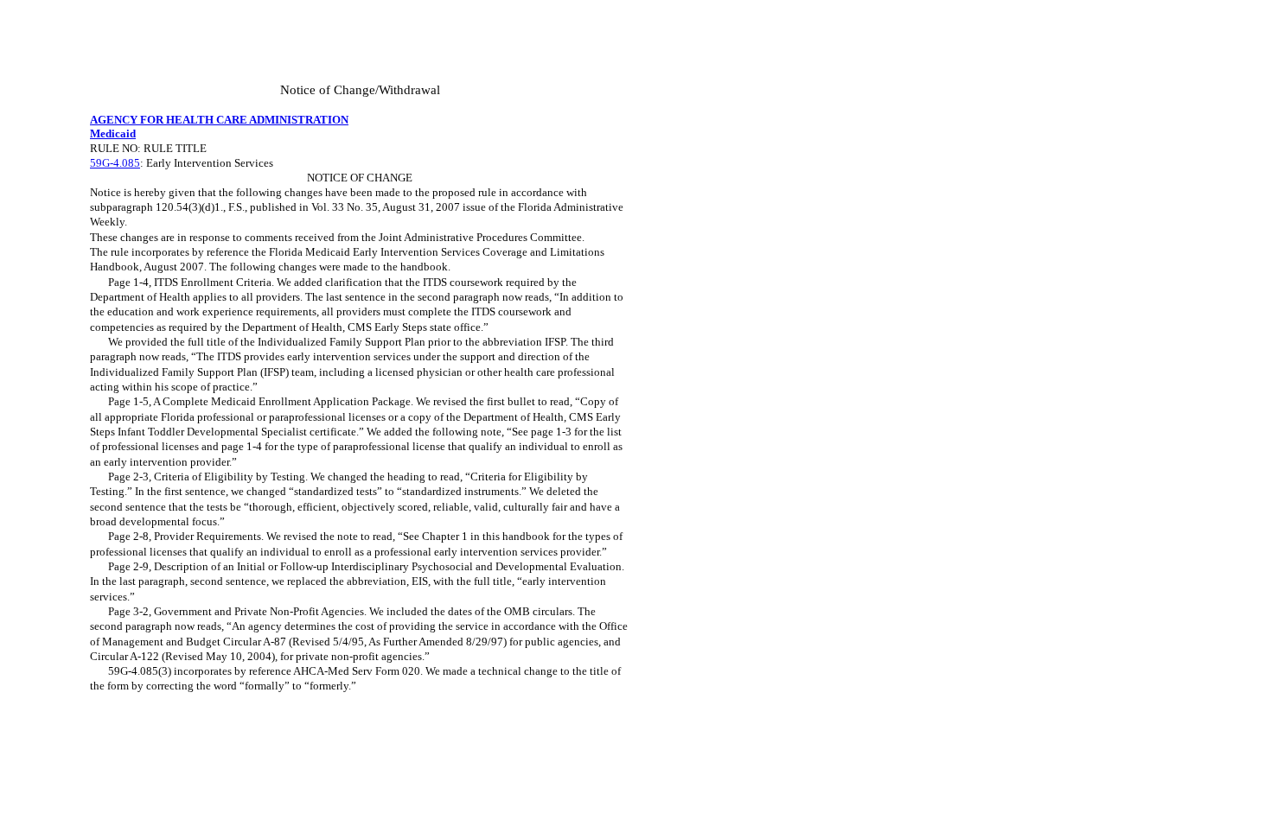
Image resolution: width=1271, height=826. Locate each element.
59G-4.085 (115, 162)
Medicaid (113, 133)
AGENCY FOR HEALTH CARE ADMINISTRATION (219, 119)
